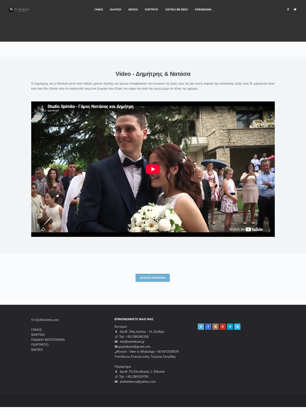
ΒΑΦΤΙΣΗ (38, 334)
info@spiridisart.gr (132, 341)
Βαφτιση (115, 9)
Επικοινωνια (203, 9)
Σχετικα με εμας (176, 9)
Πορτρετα (151, 9)
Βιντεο (133, 9)
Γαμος (99, 9)
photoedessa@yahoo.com (138, 381)
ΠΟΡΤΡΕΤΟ (40, 344)
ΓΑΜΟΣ (36, 329)
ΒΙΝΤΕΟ (37, 349)
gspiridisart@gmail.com (134, 346)
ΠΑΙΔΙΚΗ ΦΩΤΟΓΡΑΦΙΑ (48, 339)
